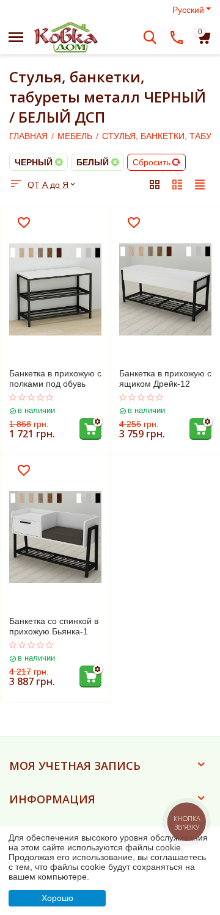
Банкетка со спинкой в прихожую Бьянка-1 (53, 626)
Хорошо (57, 898)
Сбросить (151, 162)
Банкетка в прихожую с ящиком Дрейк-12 (165, 378)
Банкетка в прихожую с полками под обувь (55, 378)
